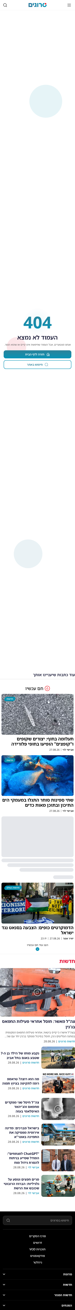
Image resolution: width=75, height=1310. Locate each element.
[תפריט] (69, 5)
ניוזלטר (37, 1262)
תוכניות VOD (37, 1249)
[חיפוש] (5, 5)
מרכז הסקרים (37, 1236)
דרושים (37, 1243)
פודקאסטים (37, 1256)
